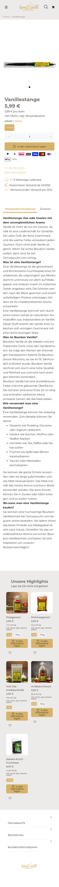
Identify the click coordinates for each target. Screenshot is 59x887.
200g (9, 780)
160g (42, 704)
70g (9, 635)
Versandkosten (35, 116)
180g (42, 635)
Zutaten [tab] (45, 209)
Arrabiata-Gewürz (41, 686)
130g (17, 635)
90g (34, 635)
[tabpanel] (29, 54)
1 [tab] (29, 87)
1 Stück (9, 127)
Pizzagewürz (13, 617)
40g (9, 707)
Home (6, 17)
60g (34, 704)
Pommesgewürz (40, 617)
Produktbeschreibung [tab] (20, 209)
